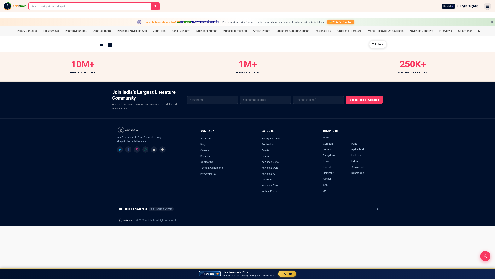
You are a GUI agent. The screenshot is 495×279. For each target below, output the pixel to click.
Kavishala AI (268, 173)
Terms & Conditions (211, 167)
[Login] (485, 256)
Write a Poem (269, 191)
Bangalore (329, 155)
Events (265, 150)
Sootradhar (268, 144)
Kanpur (327, 178)
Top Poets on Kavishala (247, 208)
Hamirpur (328, 172)
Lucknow (356, 155)
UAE (325, 190)
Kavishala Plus (270, 185)
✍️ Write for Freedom (340, 22)
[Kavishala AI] (448, 6)
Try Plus (287, 273)
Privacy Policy (208, 173)
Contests (267, 179)
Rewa (326, 161)
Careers (204, 150)
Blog (203, 144)
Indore (354, 161)
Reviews (205, 156)
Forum (265, 156)
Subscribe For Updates (364, 99)
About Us (205, 138)
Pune (354, 143)
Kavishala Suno (270, 161)
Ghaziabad (357, 167)
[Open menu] (487, 6)
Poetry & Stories (271, 138)
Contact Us (206, 161)
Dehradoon (357, 172)
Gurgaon (328, 143)
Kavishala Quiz (270, 167)
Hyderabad (357, 149)
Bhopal (327, 167)
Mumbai (327, 149)
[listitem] (120, 149)
